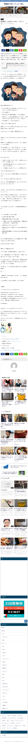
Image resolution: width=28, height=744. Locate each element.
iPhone (3, 661)
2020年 (20, 715)
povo (13, 720)
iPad (3, 674)
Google (3, 630)
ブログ (2, 19)
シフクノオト (4, 336)
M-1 (8, 720)
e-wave (14, 371)
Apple (2, 627)
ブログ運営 (4, 702)
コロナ (4, 715)
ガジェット (3, 643)
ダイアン (19, 723)
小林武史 (17, 339)
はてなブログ (5, 686)
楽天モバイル (18, 725)
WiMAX (4, 725)
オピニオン (4, 693)
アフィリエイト (5, 689)
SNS (3, 640)
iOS (3, 646)
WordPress (4, 683)
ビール (3, 699)
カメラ (3, 655)
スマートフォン (5, 658)
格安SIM (4, 668)
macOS (4, 652)
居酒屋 (3, 705)
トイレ (9, 728)
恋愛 (4, 720)
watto (2, 289)
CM (3, 680)
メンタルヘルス (6, 723)
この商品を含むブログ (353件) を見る (11, 350)
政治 (9, 715)
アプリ (2, 633)
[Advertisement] (14, 578)
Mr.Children (12, 339)
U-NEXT (14, 715)
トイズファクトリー (16, 341)
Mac (3, 649)
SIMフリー (4, 665)
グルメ (3, 696)
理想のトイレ (5, 708)
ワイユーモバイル (20, 720)
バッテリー (11, 725)
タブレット (4, 671)
